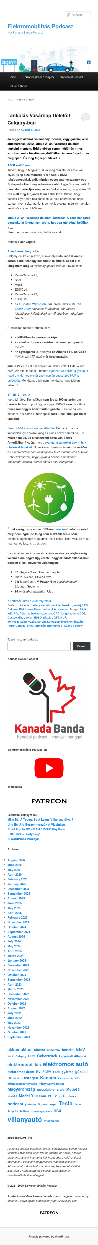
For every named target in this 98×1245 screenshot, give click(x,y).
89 (81, 609)
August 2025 (16, 898)
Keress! (81, 646)
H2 (10, 1078)
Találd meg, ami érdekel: (23, 639)
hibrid (17, 1078)
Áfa (16, 613)
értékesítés (51, 1121)
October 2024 (17, 927)
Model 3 (73, 1089)
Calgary (13, 609)
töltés (24, 1111)
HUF (63, 617)
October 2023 (17, 975)
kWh (77, 1078)
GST (56, 617)
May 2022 (14, 1022)
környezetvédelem (51, 1084)
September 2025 (19, 893)
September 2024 (19, 932)
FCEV (46, 1071)
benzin (48, 613)
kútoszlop (53, 621)
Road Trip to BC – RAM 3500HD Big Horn (36, 829)
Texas (78, 1104)
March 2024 (15, 955)
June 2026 (15, 865)
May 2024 (14, 946)
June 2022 (15, 1018)
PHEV (52, 1096)
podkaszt (30, 1104)
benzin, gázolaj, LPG (75, 605)
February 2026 (17, 879)
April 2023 (15, 984)
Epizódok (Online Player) (38, 77)
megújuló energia (50, 1089)
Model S (12, 1096)
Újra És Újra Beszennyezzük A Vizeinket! (36, 824)
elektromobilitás (24, 1064)
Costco (12, 617)
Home (12, 77)
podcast (15, 1104)
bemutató (53, 1050)
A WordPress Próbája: (23, 838)
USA (58, 1111)
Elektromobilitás (29, 609)
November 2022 (18, 998)
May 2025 (14, 908)
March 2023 (15, 989)
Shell (30, 626)
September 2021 (19, 1037)
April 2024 (15, 951)
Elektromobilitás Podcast (40, 26)
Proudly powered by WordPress (49, 1236)
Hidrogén (30, 1077)
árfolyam (36, 613)
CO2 (82, 613)
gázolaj (47, 617)
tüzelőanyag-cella (41, 1111)
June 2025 (15, 903)
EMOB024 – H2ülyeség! (24, 834)
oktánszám (76, 621)
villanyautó (25, 1119)
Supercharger (47, 1104)
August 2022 (16, 1008)
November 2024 (18, 922)
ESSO (38, 617)
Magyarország (21, 1089)
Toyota (13, 1111)
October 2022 (17, 1003)
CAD (56, 613)
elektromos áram (21, 1071)
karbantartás (65, 1078)
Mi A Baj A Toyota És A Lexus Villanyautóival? (40, 819)
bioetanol (61, 529)
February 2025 (17, 917)
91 (86, 609)
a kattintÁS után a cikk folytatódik (30, 601)
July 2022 (14, 1013)
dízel (21, 617)
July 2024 (14, 941)
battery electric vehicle (46, 605)
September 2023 (19, 979)
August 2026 (16, 860)
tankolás (40, 626)
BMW (11, 1056)
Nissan (40, 1096)
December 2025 (18, 889)
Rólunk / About (17, 86)
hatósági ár (49, 609)
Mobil (64, 621)
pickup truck (67, 1096)
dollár (29, 617)
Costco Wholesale (34, 304)
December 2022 (18, 994)
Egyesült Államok (73, 1056)
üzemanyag (54, 626)
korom (41, 621)
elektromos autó (65, 1064)
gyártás (67, 1071)
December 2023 (18, 965)
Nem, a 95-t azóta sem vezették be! (31, 428)
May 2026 (14, 869)
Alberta (24, 605)
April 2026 (15, 874)
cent (75, 613)
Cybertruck (47, 1056)
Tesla (66, 1103)
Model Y (26, 1095)
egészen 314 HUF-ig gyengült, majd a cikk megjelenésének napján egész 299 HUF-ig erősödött (48, 375)
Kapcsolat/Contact (71, 77)
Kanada (63, 609)
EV (38, 1071)
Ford (56, 1072)
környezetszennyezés (22, 621)
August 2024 (16, 936)
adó (10, 613)
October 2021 (17, 1032)
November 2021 (18, 1027)
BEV (80, 1049)
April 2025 (15, 912)
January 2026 (17, 884)
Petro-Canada (17, 626)
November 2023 (18, 970)
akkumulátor (20, 1049)
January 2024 (17, 960)
